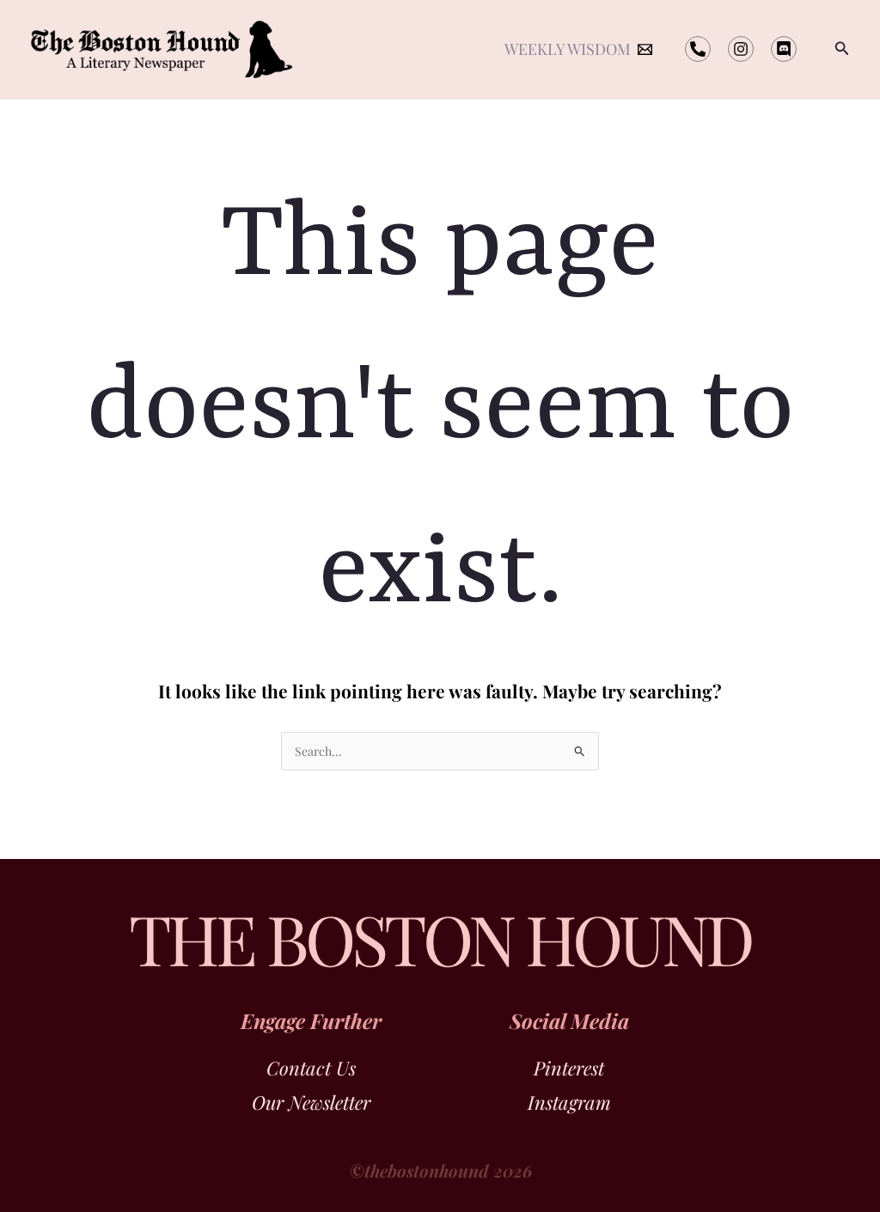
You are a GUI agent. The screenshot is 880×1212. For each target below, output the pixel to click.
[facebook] (784, 49)
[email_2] (741, 49)
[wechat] (698, 49)
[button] (842, 49)
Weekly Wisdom (567, 49)
